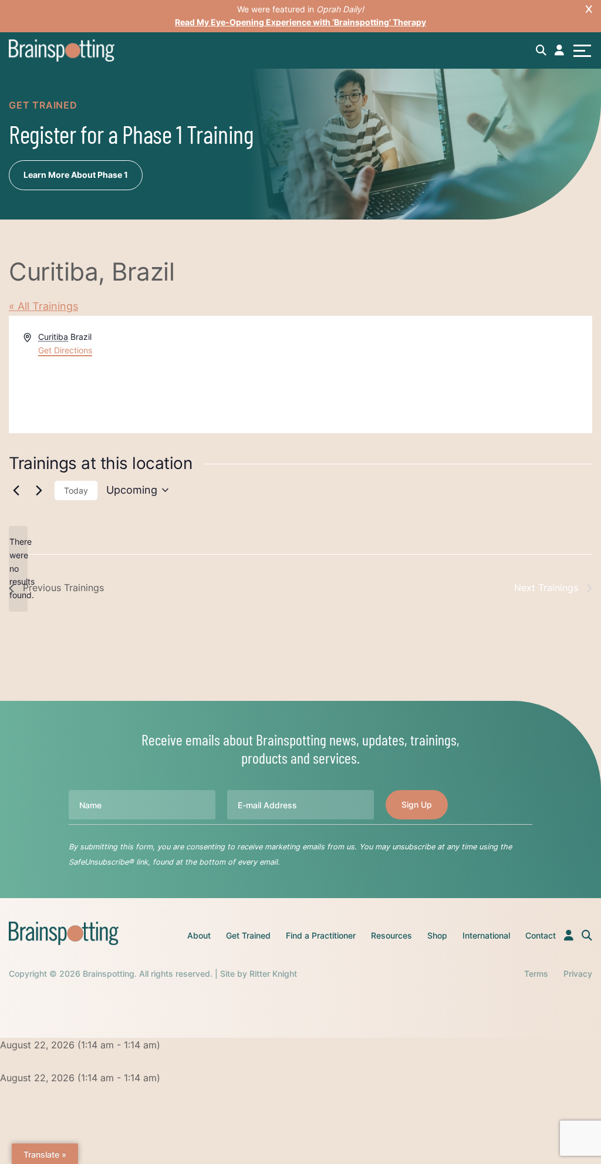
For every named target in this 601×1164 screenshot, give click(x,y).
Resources (391, 935)
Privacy (577, 974)
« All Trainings (43, 306)
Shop (437, 935)
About (199, 935)
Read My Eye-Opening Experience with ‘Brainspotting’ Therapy (300, 22)
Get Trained (248, 935)
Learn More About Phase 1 (75, 175)
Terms (536, 974)
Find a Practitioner (321, 935)
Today (76, 490)
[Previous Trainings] (16, 490)
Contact (540, 935)
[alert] (18, 568)
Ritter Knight (273, 974)
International (486, 935)
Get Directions (65, 350)
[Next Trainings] (39, 490)
